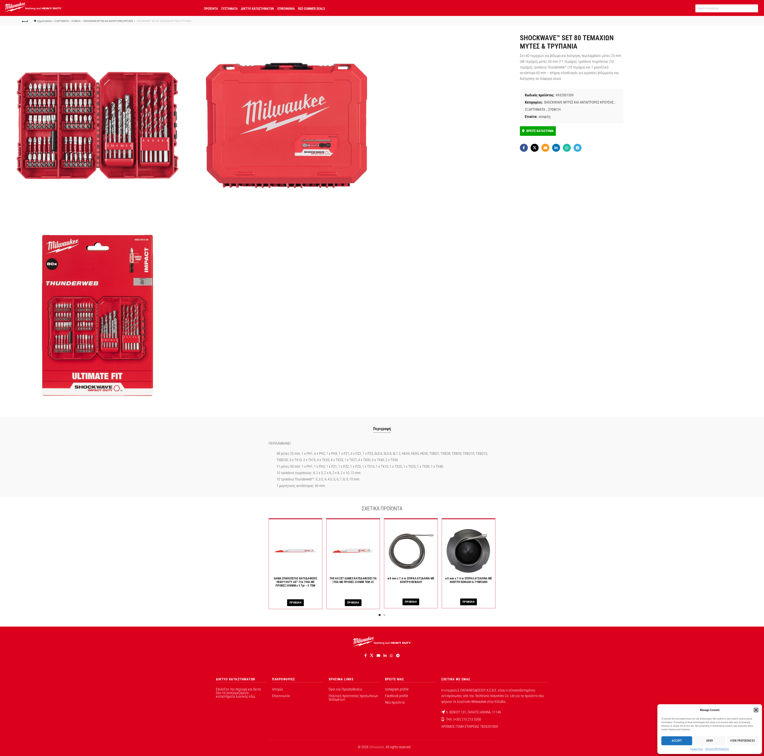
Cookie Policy (696, 749)
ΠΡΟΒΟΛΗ (295, 602)
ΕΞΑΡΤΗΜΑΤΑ (62, 21)
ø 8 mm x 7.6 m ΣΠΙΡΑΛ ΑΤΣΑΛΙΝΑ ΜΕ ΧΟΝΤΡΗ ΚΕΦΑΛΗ (411, 580)
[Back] (25, 21)
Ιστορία (277, 689)
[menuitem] (210, 8)
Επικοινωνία (281, 696)
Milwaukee (376, 747)
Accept (677, 740)
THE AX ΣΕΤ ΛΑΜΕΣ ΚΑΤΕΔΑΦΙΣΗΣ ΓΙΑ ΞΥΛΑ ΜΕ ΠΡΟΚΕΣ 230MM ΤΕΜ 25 (353, 580)
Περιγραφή (382, 428)
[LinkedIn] (556, 148)
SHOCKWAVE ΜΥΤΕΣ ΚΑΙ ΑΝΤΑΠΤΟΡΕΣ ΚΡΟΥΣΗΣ (108, 21)
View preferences (742, 740)
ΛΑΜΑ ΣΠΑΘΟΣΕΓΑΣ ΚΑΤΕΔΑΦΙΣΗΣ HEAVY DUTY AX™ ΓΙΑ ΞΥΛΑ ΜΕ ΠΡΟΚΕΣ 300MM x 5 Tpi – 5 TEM (295, 582)
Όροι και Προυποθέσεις (345, 689)
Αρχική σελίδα (44, 21)
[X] (535, 148)
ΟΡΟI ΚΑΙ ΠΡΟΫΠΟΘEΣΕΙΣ (717, 749)
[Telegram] (578, 148)
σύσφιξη (545, 116)
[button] (756, 710)
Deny (709, 740)
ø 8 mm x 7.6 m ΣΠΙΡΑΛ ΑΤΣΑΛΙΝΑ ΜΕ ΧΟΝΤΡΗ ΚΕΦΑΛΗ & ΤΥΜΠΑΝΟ (468, 580)
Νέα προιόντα (395, 702)
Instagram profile (396, 689)
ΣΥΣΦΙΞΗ (76, 21)
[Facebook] (524, 148)
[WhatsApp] (567, 148)
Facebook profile (396, 696)
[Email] (545, 148)
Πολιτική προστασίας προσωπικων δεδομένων (353, 697)
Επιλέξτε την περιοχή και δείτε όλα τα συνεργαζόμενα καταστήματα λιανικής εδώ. (238, 692)
